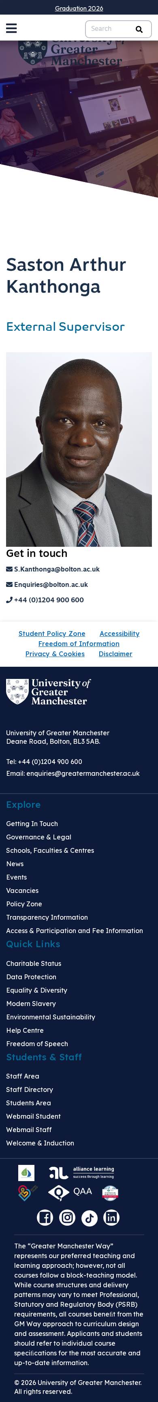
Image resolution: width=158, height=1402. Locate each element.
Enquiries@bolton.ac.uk (50, 585)
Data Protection (31, 977)
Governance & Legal (38, 837)
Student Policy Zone (52, 633)
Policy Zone (24, 904)
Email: (73, 773)
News (14, 864)
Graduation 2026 (79, 8)
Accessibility (120, 633)
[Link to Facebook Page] (47, 1220)
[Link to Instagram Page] (69, 1220)
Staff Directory (29, 1089)
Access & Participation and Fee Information (74, 931)
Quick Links (33, 944)
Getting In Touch (32, 824)
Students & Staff (44, 1057)
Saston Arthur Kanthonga (66, 277)
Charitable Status (33, 963)
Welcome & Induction (40, 1143)
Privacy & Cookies (55, 654)
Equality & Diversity (36, 990)
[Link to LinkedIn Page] (113, 1220)
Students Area (28, 1103)
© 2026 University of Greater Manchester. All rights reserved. (77, 1387)
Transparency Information (47, 917)
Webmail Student (33, 1116)
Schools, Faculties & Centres (50, 850)
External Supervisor (65, 327)
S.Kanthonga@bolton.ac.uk (56, 570)
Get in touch (37, 554)
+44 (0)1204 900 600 (48, 600)
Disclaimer (115, 654)
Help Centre (25, 1030)
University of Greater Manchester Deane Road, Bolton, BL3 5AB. (57, 737)
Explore (23, 804)
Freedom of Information (79, 644)
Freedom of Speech (37, 1044)
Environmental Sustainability (50, 1017)
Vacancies (22, 890)
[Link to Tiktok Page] (92, 1220)
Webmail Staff (29, 1130)
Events (16, 877)
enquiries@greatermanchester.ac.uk (83, 773)
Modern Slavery (31, 1004)
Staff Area (22, 1076)
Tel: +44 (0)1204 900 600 (44, 762)
